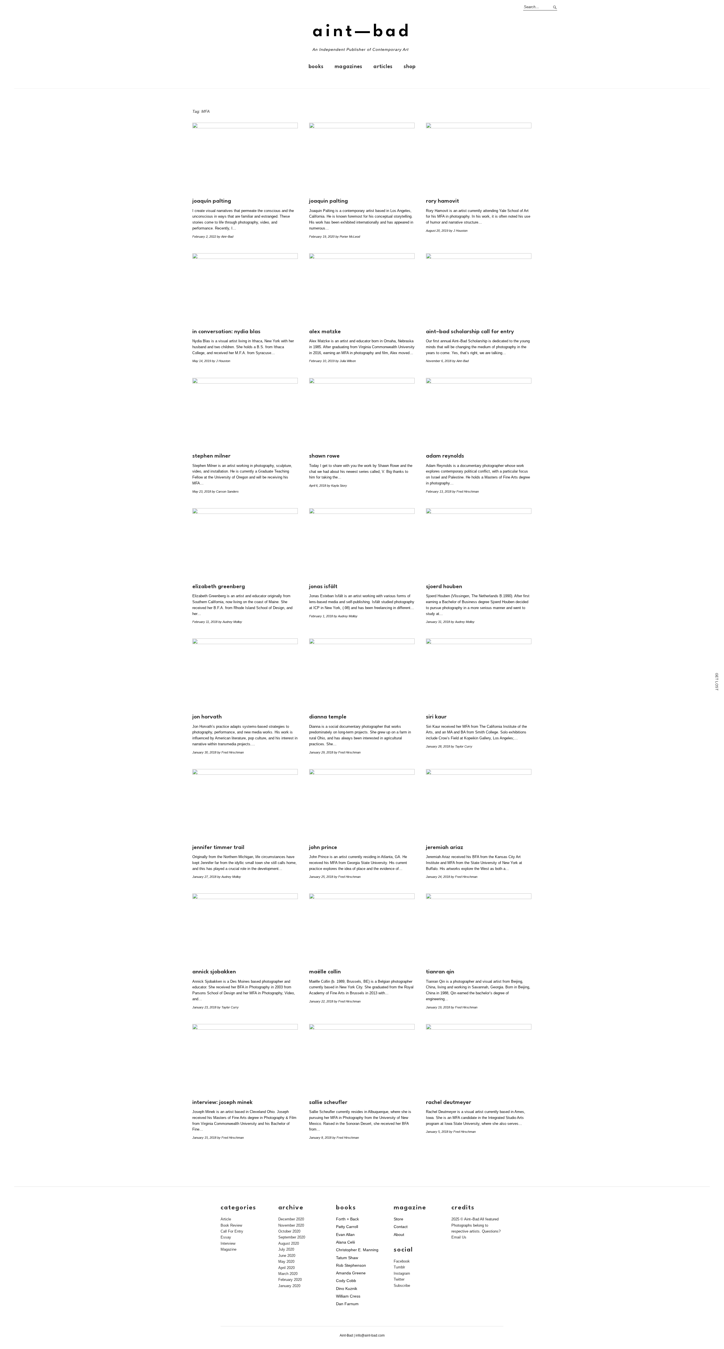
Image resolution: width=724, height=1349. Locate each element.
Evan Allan (345, 1234)
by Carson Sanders (225, 491)
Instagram (402, 1273)
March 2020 (288, 1274)
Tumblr (399, 1267)
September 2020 (291, 1237)
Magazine (228, 1249)
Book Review (231, 1225)
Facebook (402, 1261)
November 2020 (291, 1225)
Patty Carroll (347, 1226)
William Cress (348, 1296)
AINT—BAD (362, 31)
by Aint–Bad (225, 236)
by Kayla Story (337, 485)
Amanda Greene (351, 1273)
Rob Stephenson (351, 1265)
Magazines (348, 66)
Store (398, 1219)
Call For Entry (232, 1231)
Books (316, 66)
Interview (228, 1243)
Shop (409, 66)
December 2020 (291, 1219)
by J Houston (458, 230)
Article (226, 1219)
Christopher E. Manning (357, 1250)
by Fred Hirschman (465, 491)
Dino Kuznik (346, 1288)
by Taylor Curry (461, 746)
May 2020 (286, 1261)
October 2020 (289, 1231)
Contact (401, 1226)
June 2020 (286, 1255)
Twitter (399, 1279)
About (399, 1234)
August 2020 (288, 1243)
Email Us (458, 1237)
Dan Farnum (347, 1304)
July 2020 (286, 1249)
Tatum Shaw (347, 1257)
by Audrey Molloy (230, 621)
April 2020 (286, 1268)
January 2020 (289, 1286)
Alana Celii (345, 1242)
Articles (382, 66)
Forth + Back (347, 1219)
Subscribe (402, 1285)
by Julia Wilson (345, 361)
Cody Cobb (346, 1280)
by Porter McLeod (347, 236)
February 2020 (290, 1279)
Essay (226, 1237)
